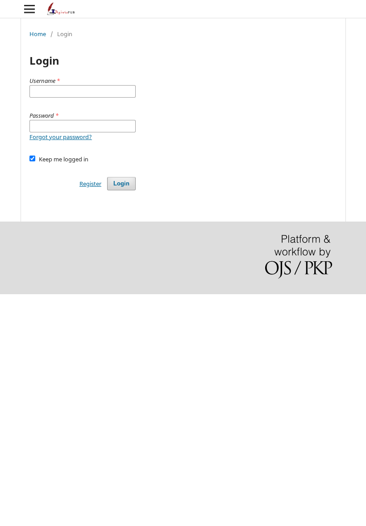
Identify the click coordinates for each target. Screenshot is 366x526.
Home (37, 34)
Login (121, 183)
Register (90, 184)
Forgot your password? (60, 137)
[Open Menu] (29, 9)
